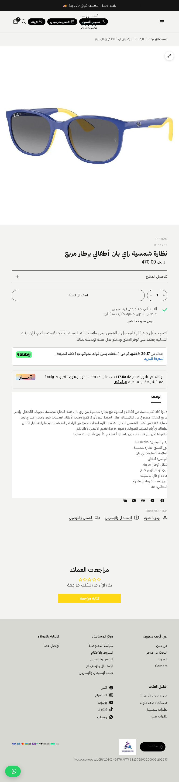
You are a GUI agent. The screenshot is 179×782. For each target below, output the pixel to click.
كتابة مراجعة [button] (89, 598)
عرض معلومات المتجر (140, 321)
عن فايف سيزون (155, 636)
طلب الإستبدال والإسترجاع (96, 672)
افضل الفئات (157, 687)
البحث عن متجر (157, 652)
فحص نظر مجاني (59, 22)
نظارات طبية (159, 716)
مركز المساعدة (102, 636)
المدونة (162, 659)
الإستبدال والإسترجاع (99, 666)
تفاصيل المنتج (156, 276)
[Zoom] (89, 135)
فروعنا (34, 22)
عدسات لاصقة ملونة (153, 702)
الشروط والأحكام (102, 652)
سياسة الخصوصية (101, 645)
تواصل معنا (51, 645)
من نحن (161, 645)
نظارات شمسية (157, 709)
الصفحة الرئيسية (159, 39)
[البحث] (24, 21)
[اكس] (151, 500)
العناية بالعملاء (48, 636)
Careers (161, 666)
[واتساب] (133, 500)
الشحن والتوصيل (101, 659)
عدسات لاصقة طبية (154, 696)
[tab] (156, 397)
